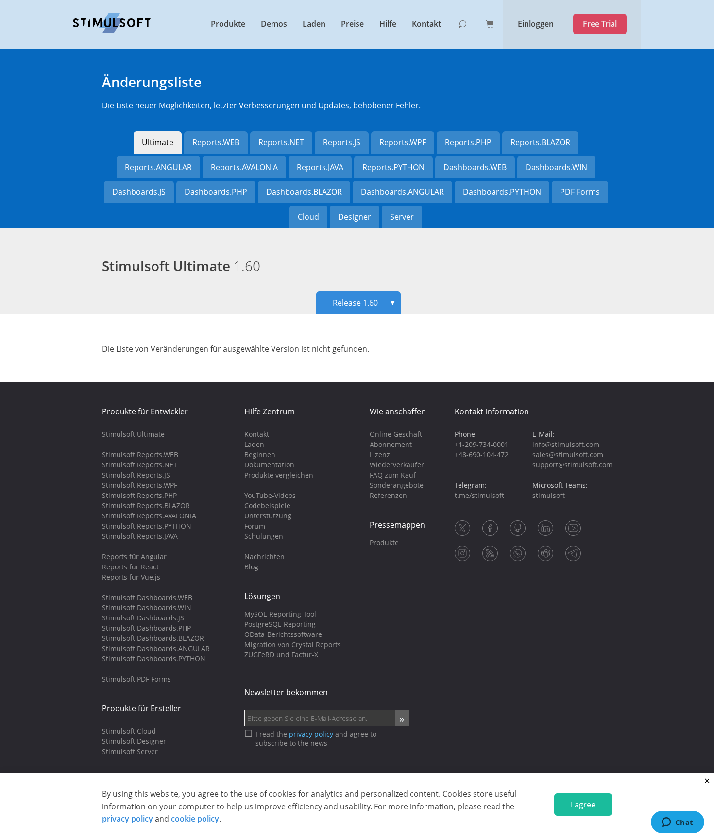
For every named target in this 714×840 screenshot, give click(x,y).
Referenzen (388, 495)
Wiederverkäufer (397, 464)
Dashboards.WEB (475, 167)
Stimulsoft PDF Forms (136, 679)
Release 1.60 (364, 302)
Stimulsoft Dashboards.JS (143, 617)
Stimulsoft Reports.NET (139, 464)
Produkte (228, 23)
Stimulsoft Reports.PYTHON (146, 526)
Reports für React (130, 566)
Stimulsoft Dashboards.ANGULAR (156, 648)
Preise (352, 23)
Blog (251, 566)
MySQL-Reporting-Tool (280, 613)
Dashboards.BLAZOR (304, 192)
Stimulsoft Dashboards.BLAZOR (153, 638)
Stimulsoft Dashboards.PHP (146, 628)
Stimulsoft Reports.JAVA (140, 536)
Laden (314, 23)
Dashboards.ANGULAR (402, 192)
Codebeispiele (267, 505)
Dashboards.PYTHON (502, 192)
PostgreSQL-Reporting (280, 624)
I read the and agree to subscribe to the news (315, 738)
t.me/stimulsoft (479, 495)
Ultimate (157, 142)
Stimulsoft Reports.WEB (140, 454)
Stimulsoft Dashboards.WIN (146, 607)
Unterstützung (267, 515)
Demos (274, 23)
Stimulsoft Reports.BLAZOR (146, 505)
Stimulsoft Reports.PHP (139, 495)
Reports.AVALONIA (244, 167)
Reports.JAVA (320, 167)
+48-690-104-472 (482, 454)
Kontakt (426, 23)
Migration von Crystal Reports (292, 644)
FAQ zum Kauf (393, 475)
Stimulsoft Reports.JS (136, 475)
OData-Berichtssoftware (283, 634)
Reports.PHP (468, 142)
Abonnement (391, 444)
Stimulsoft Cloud (129, 731)
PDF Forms (580, 192)
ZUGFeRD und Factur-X (281, 654)
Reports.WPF (402, 142)
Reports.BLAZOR (540, 142)
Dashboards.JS (139, 192)
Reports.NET (281, 142)
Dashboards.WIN (556, 167)
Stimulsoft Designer (134, 741)
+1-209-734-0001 (482, 444)
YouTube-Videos (270, 495)
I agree (583, 804)
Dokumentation (269, 464)
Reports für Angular (134, 556)
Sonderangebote (397, 485)
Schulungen (263, 536)
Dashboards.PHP (216, 192)
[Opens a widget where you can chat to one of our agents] (677, 823)
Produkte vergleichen (278, 475)
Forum (254, 526)
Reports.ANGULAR (158, 167)
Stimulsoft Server (130, 751)
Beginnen (259, 454)
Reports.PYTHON (393, 167)
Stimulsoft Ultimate (181, 265)
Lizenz (380, 454)
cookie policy (195, 818)
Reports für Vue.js (131, 577)
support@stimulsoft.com (572, 464)
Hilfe (387, 23)
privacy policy (127, 818)
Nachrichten (264, 556)
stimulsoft (548, 495)
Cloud (308, 216)
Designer (354, 216)
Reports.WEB (215, 142)
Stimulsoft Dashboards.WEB (147, 597)
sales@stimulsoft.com (567, 454)
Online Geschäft (396, 434)
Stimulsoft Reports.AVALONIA (149, 515)
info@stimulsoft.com (565, 444)
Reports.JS (341, 142)
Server (402, 216)
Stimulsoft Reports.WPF (139, 485)
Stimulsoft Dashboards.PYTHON (153, 658)
